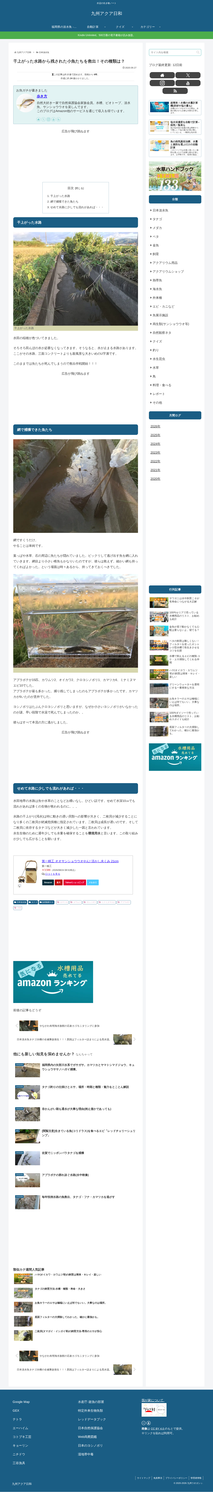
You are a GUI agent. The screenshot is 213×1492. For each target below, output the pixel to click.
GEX (16, 1410)
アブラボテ (125, 902)
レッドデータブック (92, 1419)
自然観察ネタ (47, 902)
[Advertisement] (75, 156)
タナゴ (34, 902)
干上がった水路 (60, 196)
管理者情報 (196, 1478)
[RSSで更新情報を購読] (58, 119)
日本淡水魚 (21, 902)
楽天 (59, 882)
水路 (19, 908)
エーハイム (20, 1428)
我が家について (153, 1400)
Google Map (21, 1402)
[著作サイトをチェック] (38, 119)
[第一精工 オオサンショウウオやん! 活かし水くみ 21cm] (28, 871)
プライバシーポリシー (176, 1478)
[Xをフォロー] (43, 119)
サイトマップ (143, 1478)
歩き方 (42, 96)
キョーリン (20, 1445)
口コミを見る (52, 874)
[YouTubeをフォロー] (53, 119)
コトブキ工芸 (22, 1436)
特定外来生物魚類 (90, 1410)
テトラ (17, 1419)
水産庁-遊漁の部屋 (91, 1402)
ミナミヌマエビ (108, 902)
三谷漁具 (19, 1463)
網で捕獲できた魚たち (64, 201)
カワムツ (77, 902)
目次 (71, 188)
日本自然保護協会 (90, 1428)
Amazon (48, 882)
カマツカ (64, 902)
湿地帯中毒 (86, 1454)
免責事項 (157, 1478)
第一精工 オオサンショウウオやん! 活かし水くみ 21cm (80, 861)
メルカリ (93, 882)
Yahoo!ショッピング (74, 882)
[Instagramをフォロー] (48, 119)
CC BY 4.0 (158, 1428)
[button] (198, 52)
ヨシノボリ (91, 902)
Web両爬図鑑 (87, 1436)
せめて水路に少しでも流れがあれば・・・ (77, 207)
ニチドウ (19, 1454)
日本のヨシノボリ (90, 1445)
